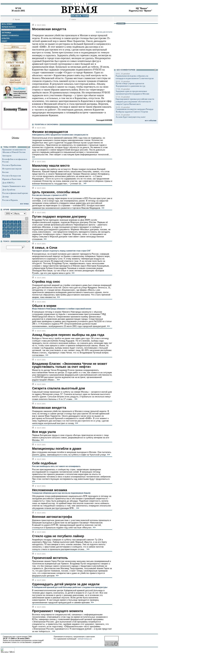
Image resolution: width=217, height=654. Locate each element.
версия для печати (104, 32)
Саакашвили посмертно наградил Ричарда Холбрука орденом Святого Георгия (134, 110)
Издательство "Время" (140, 11)
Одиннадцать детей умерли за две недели (65, 584)
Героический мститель (50, 558)
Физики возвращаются (50, 131)
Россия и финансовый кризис (15, 193)
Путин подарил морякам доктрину (59, 216)
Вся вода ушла (44, 432)
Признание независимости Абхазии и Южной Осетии (14, 150)
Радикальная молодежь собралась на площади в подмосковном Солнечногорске (135, 77)
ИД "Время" (142, 8)
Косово (5, 172)
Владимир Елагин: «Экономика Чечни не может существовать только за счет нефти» (69, 365)
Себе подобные (44, 463)
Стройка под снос (46, 281)
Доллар (5, 196)
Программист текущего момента (57, 611)
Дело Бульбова (8, 189)
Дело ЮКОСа (8, 182)
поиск (73, 19)
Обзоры (15, 138)
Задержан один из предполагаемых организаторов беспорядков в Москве (132, 92)
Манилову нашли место (51, 165)
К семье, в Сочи (44, 247)
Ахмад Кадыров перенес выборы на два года (68, 335)
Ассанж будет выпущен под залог (131, 117)
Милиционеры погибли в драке (56, 448)
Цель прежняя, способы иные (56, 192)
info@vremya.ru (85, 638)
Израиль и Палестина (11, 179)
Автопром (6, 155)
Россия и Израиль (10, 200)
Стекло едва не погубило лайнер (58, 536)
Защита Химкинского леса (13, 186)
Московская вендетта (49, 407)
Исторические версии (12, 168)
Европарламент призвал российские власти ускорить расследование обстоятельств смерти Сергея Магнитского (135, 101)
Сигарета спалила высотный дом (58, 388)
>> (33, 157)
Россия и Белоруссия (11, 175)
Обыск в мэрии (44, 305)
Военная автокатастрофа (52, 516)
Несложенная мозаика (49, 490)
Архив (17, 19)
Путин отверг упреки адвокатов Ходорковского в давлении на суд (130, 84)
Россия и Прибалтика (11, 165)
